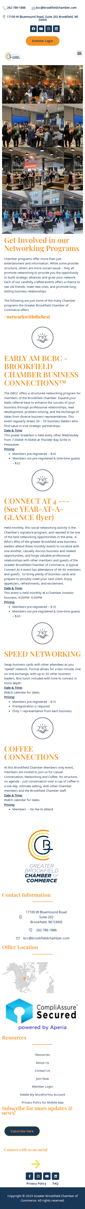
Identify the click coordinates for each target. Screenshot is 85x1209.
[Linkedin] (56, 28)
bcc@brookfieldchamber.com (56, 8)
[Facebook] (33, 28)
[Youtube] (41, 28)
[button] (79, 53)
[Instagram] (48, 28)
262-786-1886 (16, 8)
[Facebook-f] (29, 1176)
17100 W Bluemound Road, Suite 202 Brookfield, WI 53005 (42, 18)
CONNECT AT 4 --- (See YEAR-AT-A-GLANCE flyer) (37, 509)
